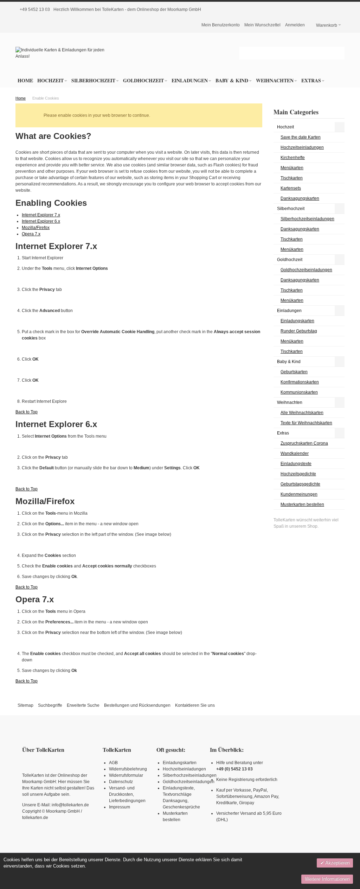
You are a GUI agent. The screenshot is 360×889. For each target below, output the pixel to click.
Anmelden (295, 25)
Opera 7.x (31, 233)
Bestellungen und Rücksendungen (137, 705)
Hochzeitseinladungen (184, 769)
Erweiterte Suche (83, 705)
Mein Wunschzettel (262, 25)
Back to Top (26, 411)
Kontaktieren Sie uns (195, 705)
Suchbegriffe (50, 705)
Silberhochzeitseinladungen (190, 775)
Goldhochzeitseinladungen (188, 781)
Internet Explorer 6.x (41, 221)
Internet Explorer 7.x (41, 214)
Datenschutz (121, 781)
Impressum (119, 807)
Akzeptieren (336, 862)
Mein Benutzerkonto (220, 25)
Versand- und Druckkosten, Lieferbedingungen (127, 794)
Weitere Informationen (327, 879)
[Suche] (338, 53)
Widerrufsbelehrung (128, 769)
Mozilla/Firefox (36, 227)
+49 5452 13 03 (35, 9)
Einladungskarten (180, 762)
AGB (113, 762)
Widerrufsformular (126, 775)
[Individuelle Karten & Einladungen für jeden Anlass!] (66, 53)
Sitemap (25, 705)
